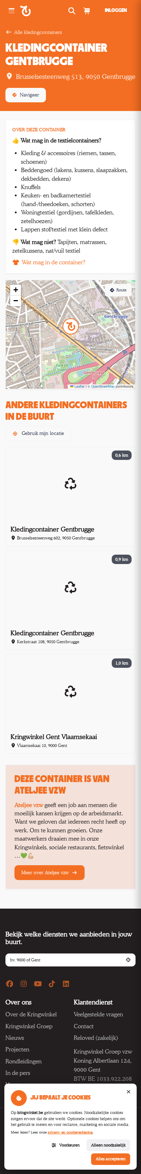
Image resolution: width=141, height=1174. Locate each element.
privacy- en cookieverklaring (70, 1132)
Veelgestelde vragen (98, 1014)
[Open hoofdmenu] (11, 11)
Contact (84, 1026)
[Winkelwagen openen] (86, 11)
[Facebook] (9, 984)
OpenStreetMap (103, 386)
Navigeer (29, 95)
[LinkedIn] (66, 984)
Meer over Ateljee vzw (45, 872)
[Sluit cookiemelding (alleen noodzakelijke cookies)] (128, 1092)
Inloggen (116, 10)
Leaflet (79, 386)
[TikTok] (52, 984)
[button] (71, 326)
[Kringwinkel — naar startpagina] (33, 10)
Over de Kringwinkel (31, 1014)
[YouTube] (38, 984)
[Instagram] (24, 984)
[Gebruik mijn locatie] (128, 960)
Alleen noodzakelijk (108, 1145)
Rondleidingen (23, 1061)
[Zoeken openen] (72, 11)
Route (121, 290)
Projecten (17, 1049)
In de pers (17, 1073)
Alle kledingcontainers (38, 32)
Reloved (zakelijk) (96, 1037)
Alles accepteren (110, 1158)
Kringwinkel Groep (28, 1026)
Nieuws (14, 1037)
